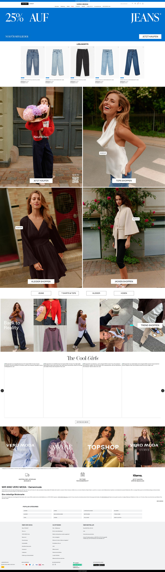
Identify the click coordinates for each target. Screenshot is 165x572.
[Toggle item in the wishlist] (44, 47)
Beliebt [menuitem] (68, 6)
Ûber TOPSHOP (25, 528)
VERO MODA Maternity (62, 497)
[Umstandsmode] (20, 446)
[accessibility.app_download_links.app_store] (102, 565)
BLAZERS (116, 510)
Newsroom (24, 537)
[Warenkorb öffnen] (142, 4)
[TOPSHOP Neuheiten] (103, 446)
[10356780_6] (124, 112)
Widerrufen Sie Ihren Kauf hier (58, 558)
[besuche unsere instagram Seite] (55, 564)
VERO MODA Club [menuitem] (106, 6)
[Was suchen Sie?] (132, 3)
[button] (33, 62)
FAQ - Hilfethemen (56, 528)
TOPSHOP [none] (31, 3)
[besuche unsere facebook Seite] (53, 564)
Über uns (24, 531)
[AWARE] (61, 446)
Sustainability (24, 543)
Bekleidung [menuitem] (63, 6)
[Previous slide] (22, 63)
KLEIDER (26, 514)
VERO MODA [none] (25, 3)
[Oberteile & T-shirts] (124, 162)
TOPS (25, 517)
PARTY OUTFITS (117, 517)
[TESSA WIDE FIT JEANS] (82, 325)
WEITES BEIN (87, 514)
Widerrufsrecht (56, 549)
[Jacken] (124, 263)
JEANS (55, 510)
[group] (33, 65)
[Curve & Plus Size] (144, 446)
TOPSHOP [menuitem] (78, 6)
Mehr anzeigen (160, 501)
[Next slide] (143, 63)
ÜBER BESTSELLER (88, 525)
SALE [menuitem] (72, 6)
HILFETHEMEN (57, 525)
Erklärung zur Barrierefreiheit (27, 555)
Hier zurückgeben (56, 537)
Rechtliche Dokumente (26, 546)
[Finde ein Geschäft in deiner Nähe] (135, 3)
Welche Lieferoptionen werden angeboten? (61, 534)
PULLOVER (86, 517)
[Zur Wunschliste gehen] (140, 3)
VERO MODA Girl (105, 497)
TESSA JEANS (117, 514)
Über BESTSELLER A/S (88, 528)
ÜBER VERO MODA (27, 525)
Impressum (24, 549)
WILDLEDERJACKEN (58, 514)
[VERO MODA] (82, 4)
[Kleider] (41, 263)
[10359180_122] (124, 213)
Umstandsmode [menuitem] (97, 6)
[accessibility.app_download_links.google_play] (96, 565)
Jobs (84, 531)
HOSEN (55, 517)
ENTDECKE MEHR (82, 422)
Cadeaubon (24, 552)
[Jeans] (82, 24)
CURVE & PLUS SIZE (88, 510)
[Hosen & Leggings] (123, 293)
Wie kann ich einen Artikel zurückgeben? (60, 540)
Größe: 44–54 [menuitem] (89, 6)
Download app (25, 540)
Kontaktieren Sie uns (57, 543)
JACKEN (25, 510)
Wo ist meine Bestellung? (58, 531)
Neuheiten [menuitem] (57, 6)
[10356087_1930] (41, 213)
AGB (53, 546)
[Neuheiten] (41, 137)
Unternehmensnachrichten (88, 534)
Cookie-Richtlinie (56, 555)
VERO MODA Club (26, 534)
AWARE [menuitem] (83, 6)
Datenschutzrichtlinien (57, 552)
